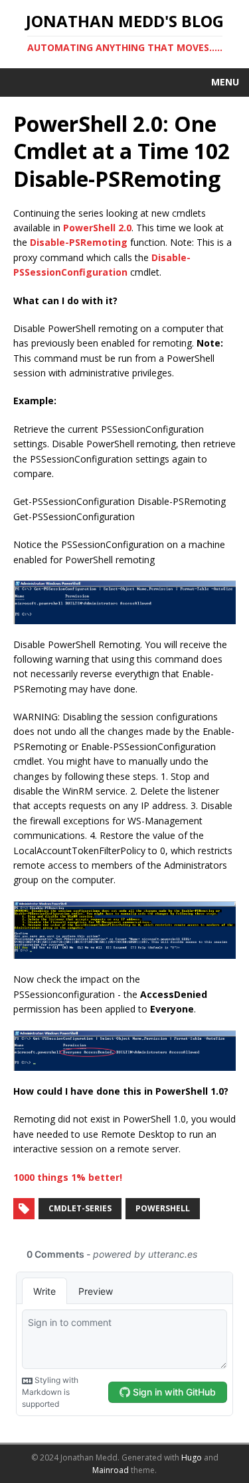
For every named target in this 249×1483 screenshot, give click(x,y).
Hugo (191, 1457)
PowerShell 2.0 (97, 227)
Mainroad (110, 1470)
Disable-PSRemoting (78, 242)
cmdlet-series (80, 1208)
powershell (162, 1208)
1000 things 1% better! (67, 1177)
